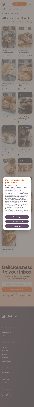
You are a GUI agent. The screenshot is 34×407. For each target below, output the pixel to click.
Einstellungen (17, 217)
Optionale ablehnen (17, 221)
